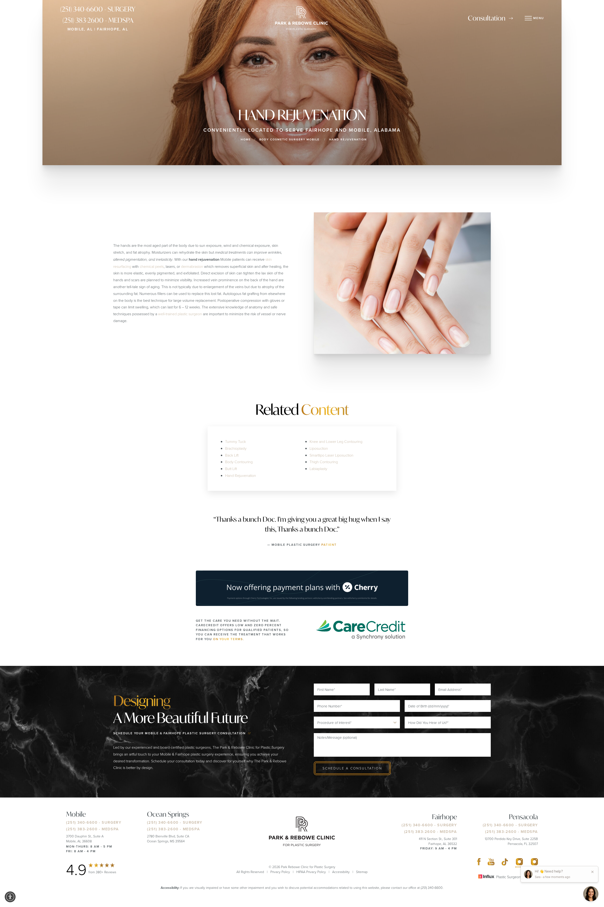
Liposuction (319, 448)
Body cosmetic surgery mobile (289, 139)
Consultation (486, 18)
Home (246, 139)
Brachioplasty (236, 448)
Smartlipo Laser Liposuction (331, 455)
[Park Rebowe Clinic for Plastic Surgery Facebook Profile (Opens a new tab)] (479, 863)
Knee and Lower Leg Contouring (336, 441)
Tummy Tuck (235, 441)
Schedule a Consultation (352, 768)
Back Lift (232, 455)
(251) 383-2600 (81, 829)
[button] (10, 896)
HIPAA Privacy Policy (311, 871)
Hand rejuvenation (348, 139)
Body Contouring (239, 461)
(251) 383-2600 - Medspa (98, 20)
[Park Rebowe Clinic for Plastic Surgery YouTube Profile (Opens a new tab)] (491, 863)
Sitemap (362, 871)
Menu (538, 18)
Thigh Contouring (324, 461)
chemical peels (152, 266)
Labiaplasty (318, 468)
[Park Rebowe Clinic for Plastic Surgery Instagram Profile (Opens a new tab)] (519, 863)
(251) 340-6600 (81, 822)
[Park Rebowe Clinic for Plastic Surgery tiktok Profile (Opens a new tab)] (505, 863)
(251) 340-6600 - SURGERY (97, 9)
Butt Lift (231, 468)
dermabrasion (192, 266)
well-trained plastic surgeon (180, 313)
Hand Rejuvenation (240, 475)
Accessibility (341, 871)
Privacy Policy (280, 871)
